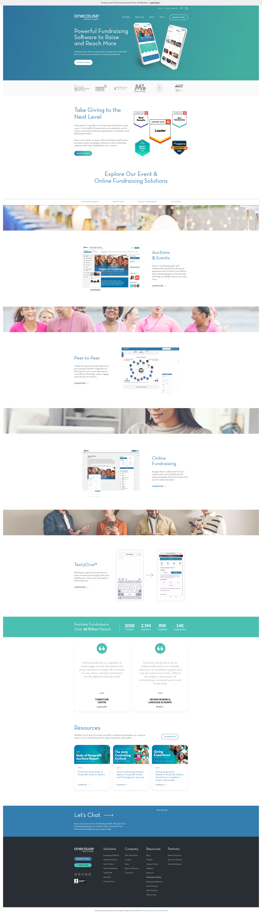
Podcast (149, 860)
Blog (148, 855)
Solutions (126, 17)
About (151, 17)
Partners (174, 849)
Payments (107, 877)
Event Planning (152, 886)
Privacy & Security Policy (150, 910)
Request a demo (83, 859)
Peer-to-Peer (118, 202)
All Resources (170, 736)
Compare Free (109, 881)
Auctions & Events (89, 202)
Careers (128, 860)
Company (131, 849)
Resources (139, 17)
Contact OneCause (171, 8)
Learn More (155, 3)
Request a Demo (178, 17)
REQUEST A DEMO (83, 62)
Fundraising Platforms (154, 882)
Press (127, 864)
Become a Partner (175, 860)
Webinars (150, 868)
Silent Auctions (152, 890)
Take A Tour (83, 865)
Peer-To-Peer (108, 864)
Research (150, 873)
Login (160, 8)
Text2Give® (176, 202)
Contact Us (129, 873)
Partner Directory (174, 855)
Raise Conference (132, 868)
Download (82, 785)
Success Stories (152, 864)
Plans (162, 17)
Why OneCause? (131, 855)
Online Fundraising (147, 202)
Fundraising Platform (111, 855)
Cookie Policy (163, 910)
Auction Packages (174, 864)
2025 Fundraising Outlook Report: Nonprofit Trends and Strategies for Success (130, 775)
